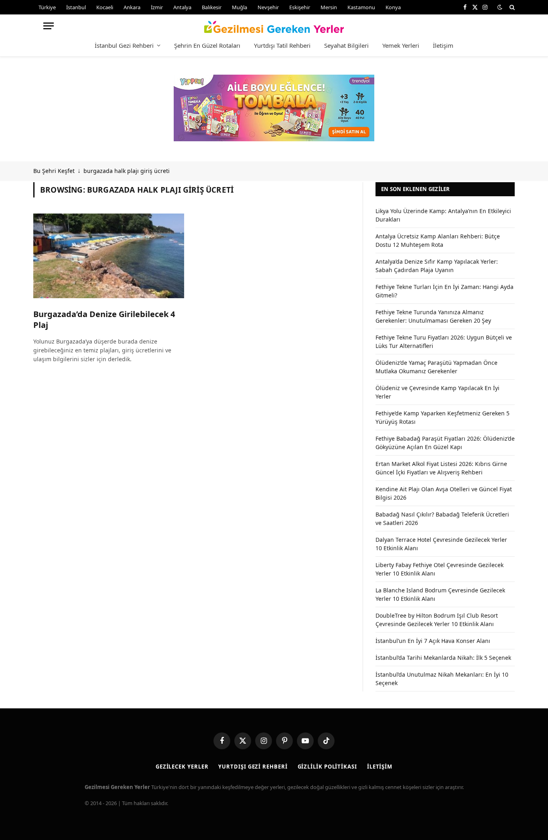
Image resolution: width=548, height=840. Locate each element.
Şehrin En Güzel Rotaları (207, 45)
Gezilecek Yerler (182, 766)
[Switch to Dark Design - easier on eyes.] (499, 7)
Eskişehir (299, 7)
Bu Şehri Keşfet (54, 171)
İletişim (443, 45)
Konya (393, 7)
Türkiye (47, 7)
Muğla (239, 7)
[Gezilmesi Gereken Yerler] (274, 25)
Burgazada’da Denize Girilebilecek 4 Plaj (104, 319)
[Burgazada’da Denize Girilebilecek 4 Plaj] (108, 256)
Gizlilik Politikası (327, 766)
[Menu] (48, 26)
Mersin (329, 7)
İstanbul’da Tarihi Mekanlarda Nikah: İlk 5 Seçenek (443, 657)
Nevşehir (268, 7)
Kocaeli (104, 7)
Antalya (182, 7)
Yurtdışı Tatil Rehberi (282, 45)
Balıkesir (211, 7)
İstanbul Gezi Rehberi (124, 45)
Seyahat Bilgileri (346, 45)
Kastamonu (361, 7)
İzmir (157, 7)
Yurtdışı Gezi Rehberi (252, 766)
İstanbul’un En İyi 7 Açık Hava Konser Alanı (432, 641)
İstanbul (76, 7)
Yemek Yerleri (400, 45)
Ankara (132, 7)
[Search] (511, 7)
